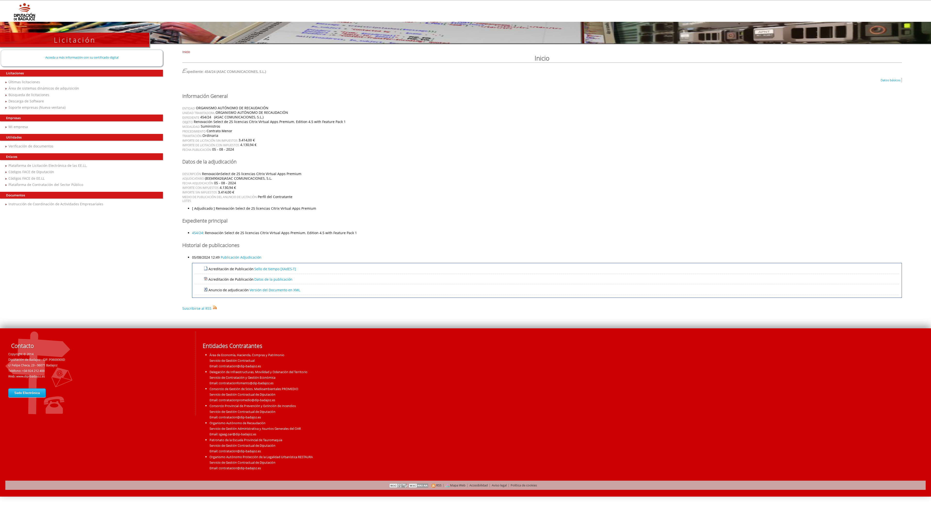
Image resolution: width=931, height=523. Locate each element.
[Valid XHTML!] (398, 485)
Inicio (186, 52)
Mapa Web (457, 485)
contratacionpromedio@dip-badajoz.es (247, 400)
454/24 (197, 233)
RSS (438, 485)
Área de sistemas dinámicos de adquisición (43, 88)
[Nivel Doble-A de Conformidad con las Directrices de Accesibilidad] (419, 485)
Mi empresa (18, 126)
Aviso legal (499, 485)
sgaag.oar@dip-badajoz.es (237, 434)
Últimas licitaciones (24, 82)
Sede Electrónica (27, 393)
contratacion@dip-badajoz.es (240, 366)
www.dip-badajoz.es (30, 376)
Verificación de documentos (30, 146)
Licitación (75, 40)
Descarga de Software (26, 101)
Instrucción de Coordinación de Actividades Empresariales (55, 204)
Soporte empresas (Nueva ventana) (36, 107)
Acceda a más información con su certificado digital (82, 57)
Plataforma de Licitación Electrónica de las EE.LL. (47, 165)
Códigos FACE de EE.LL (26, 178)
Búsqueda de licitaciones (28, 94)
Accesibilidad (478, 485)
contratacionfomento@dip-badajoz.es (246, 383)
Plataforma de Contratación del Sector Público (45, 184)
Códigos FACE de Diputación (31, 171)
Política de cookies (524, 485)
